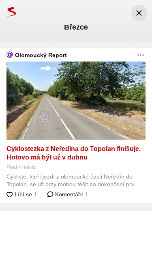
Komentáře (71, 194)
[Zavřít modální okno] (139, 13)
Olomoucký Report (41, 55)
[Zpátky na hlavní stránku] (8, 11)
